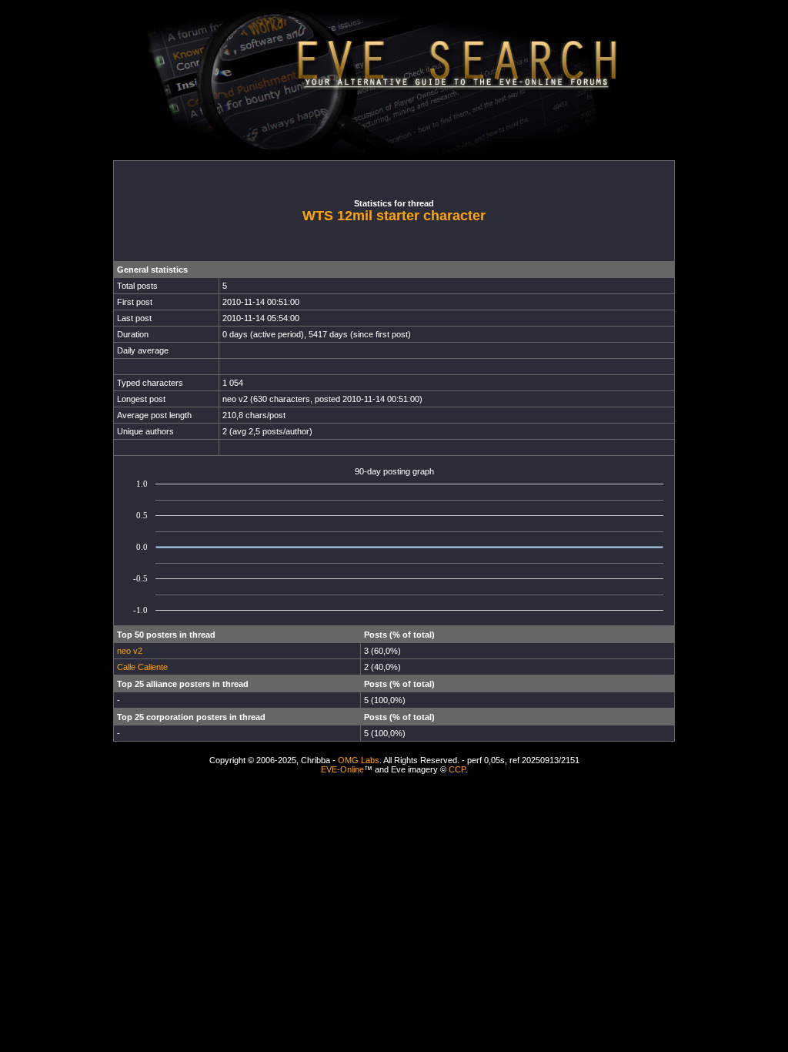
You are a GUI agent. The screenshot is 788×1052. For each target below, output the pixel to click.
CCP (457, 769)
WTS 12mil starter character (394, 215)
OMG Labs (358, 760)
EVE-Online (342, 769)
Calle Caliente (142, 667)
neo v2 (129, 650)
